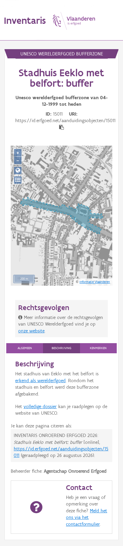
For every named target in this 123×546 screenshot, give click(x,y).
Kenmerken (98, 348)
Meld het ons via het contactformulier (86, 517)
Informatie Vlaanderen (94, 282)
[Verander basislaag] (17, 180)
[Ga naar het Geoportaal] (17, 170)
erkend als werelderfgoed (40, 380)
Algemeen (25, 348)
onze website (31, 331)
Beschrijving (61, 348)
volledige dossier (40, 406)
